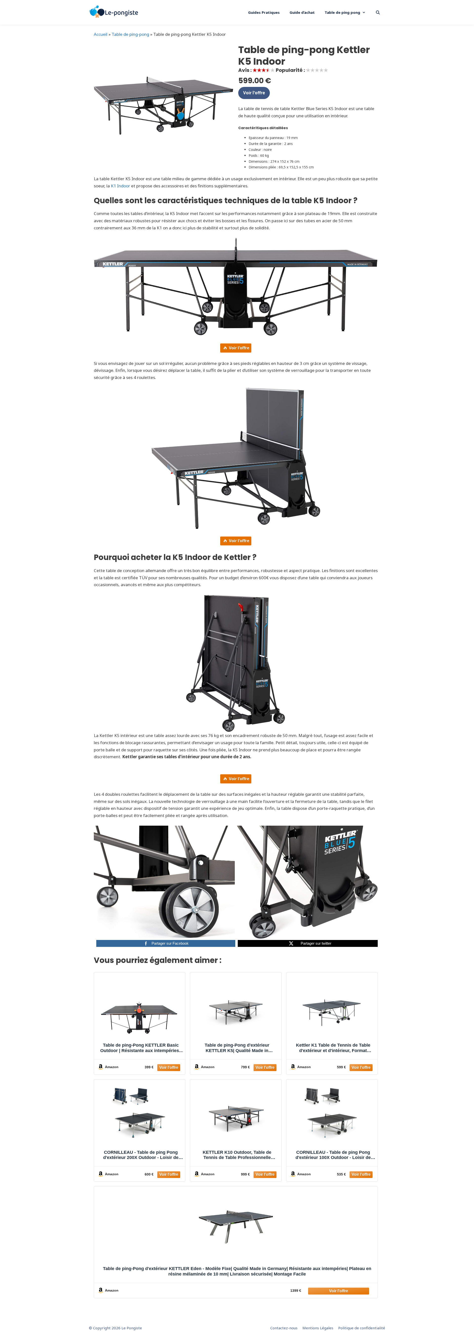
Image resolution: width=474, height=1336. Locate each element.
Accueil (100, 34)
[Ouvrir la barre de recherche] (378, 12)
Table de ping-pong (130, 34)
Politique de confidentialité (361, 1327)
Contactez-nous (283, 1327)
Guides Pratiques (264, 12)
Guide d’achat (302, 12)
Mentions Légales (317, 1327)
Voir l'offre (254, 93)
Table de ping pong (342, 12)
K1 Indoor (120, 186)
